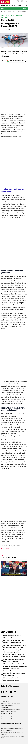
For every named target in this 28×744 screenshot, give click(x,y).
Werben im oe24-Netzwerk (8, 711)
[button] (3, 573)
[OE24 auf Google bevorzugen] (26, 61)
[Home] (1, 11)
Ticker (3, 5)
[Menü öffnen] (26, 5)
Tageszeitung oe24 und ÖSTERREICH (11, 723)
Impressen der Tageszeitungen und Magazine (13, 736)
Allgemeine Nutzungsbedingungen (10, 704)
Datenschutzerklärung (7, 706)
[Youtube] (11, 692)
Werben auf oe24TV (6, 713)
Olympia (9, 11)
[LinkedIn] (15, 692)
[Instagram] (7, 692)
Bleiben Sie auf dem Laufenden (10, 686)
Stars (13, 5)
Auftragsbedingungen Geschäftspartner (12, 729)
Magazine (19, 5)
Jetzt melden (5, 548)
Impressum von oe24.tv (7, 719)
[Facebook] (2, 692)
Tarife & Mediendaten (7, 731)
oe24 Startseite (5, 702)
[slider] (9, 573)
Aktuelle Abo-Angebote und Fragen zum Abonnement (12, 733)
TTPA (2, 738)
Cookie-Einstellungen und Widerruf (10, 709)
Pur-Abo (3, 715)
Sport (8, 5)
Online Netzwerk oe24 (7, 696)
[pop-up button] (22, 573)
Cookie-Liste (4, 708)
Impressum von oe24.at (7, 717)
